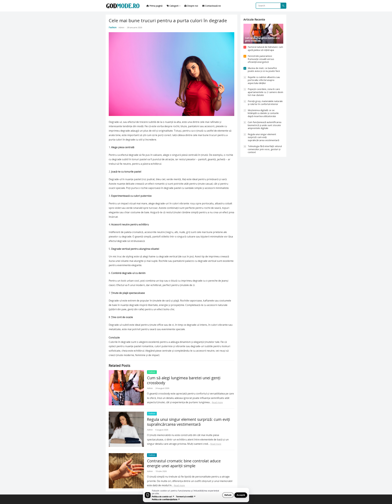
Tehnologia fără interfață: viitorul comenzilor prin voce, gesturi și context (265, 149)
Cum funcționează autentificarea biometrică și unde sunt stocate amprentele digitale (264, 125)
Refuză (227, 495)
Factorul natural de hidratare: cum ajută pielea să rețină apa (265, 48)
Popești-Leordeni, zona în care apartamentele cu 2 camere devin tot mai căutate (265, 92)
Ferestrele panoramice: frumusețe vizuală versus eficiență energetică (261, 58)
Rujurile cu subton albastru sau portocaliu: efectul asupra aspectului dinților (264, 80)
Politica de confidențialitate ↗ (166, 499)
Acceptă (241, 495)
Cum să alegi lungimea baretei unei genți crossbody (183, 380)
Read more (217, 402)
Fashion (113, 27)
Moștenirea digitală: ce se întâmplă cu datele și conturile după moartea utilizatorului (263, 113)
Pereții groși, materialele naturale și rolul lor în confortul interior (265, 103)
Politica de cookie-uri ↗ (163, 496)
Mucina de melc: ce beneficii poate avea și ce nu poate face (264, 69)
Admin (121, 27)
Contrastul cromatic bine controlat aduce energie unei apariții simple (184, 463)
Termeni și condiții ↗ (186, 496)
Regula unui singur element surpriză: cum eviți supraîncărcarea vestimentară (188, 422)
